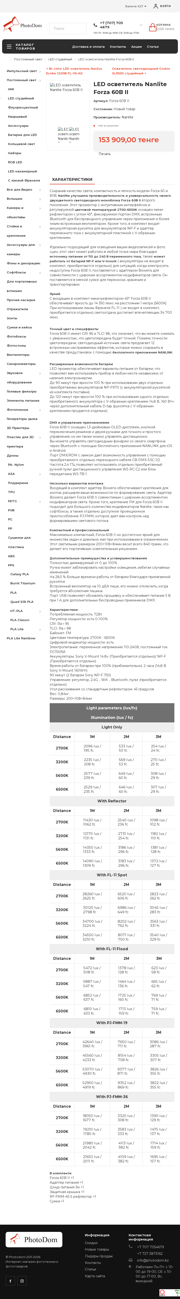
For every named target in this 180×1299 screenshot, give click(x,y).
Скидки (91, 1243)
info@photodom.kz (153, 1260)
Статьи (153, 46)
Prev (54, 136)
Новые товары (97, 1249)
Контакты (118, 46)
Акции (136, 46)
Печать (104, 154)
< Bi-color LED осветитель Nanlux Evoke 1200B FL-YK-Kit (74, 71)
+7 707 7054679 (150, 1247)
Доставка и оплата (88, 46)
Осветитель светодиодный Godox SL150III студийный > (141, 71)
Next (81, 136)
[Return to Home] (7, 59)
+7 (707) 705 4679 (111, 25)
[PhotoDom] (31, 25)
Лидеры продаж (99, 1256)
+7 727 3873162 (150, 1254)
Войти (165, 6)
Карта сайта (95, 1276)
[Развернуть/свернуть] (42, 70)
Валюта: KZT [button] (134, 6)
